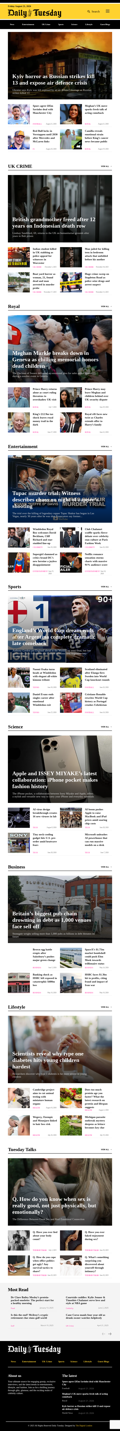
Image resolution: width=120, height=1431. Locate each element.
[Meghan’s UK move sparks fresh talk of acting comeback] (71, 114)
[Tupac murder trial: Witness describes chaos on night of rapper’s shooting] (60, 489)
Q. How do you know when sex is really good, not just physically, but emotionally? (54, 1205)
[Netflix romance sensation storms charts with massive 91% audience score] (71, 562)
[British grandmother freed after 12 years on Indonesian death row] (60, 208)
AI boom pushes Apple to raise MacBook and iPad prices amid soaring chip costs (96, 816)
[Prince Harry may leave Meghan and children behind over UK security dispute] (71, 397)
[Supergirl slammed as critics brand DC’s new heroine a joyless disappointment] (19, 562)
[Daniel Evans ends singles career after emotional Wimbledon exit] (19, 703)
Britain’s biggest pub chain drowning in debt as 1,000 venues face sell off (51, 919)
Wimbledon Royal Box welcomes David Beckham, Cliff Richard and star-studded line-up (44, 536)
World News (67, 1413)
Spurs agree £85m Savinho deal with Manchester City (43, 109)
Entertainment (40, 571)
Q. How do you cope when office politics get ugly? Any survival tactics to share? (44, 1264)
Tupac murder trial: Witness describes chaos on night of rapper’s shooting (55, 499)
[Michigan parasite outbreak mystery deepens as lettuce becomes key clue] (71, 1125)
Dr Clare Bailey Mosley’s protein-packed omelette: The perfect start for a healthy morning (32, 1300)
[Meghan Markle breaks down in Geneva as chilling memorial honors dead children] (60, 349)
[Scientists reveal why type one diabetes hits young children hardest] (60, 1049)
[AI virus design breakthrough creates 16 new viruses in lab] (19, 818)
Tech (35, 828)
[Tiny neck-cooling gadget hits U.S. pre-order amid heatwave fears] (19, 843)
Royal (88, 124)
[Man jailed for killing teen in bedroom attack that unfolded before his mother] (71, 257)
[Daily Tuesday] (27, 13)
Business (37, 968)
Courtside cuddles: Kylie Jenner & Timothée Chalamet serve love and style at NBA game (85, 1300)
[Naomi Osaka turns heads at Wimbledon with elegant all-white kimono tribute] (19, 677)
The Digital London (84, 1426)
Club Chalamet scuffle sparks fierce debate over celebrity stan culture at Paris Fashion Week (97, 536)
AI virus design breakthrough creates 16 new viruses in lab (45, 813)
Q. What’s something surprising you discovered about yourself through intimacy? (97, 1264)
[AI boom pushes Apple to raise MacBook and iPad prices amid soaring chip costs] (71, 818)
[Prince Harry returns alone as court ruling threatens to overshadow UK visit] (19, 397)
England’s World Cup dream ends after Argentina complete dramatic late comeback (53, 636)
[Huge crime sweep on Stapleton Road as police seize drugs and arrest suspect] (71, 282)
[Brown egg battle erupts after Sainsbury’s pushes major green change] (19, 958)
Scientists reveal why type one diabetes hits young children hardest (48, 1060)
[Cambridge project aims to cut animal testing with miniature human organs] (19, 1098)
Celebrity (38, 547)
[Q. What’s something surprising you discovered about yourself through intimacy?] (71, 1265)
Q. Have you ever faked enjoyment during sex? (94, 1236)
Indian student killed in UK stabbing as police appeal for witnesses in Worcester (44, 255)
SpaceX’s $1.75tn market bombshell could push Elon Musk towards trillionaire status (95, 956)
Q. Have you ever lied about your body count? (45, 1236)
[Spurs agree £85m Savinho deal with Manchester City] (19, 114)
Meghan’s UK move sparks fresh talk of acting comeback (96, 109)
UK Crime (37, 267)
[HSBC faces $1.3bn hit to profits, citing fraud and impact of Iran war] (71, 983)
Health (36, 1108)
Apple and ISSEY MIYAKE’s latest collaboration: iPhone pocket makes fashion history (55, 779)
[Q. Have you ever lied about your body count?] (19, 1240)
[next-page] (109, 1334)
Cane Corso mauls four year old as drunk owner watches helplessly (85, 1316)
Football (37, 124)
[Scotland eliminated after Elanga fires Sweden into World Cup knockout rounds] (71, 677)
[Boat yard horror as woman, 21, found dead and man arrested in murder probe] (19, 282)
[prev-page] (103, 1334)
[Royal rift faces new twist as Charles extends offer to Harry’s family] (71, 422)
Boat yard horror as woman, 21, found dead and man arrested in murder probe (44, 280)
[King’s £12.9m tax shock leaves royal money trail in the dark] (19, 422)
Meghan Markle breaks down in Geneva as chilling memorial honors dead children (55, 359)
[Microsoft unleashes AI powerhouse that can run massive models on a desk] (71, 843)
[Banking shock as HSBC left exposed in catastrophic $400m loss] (19, 983)
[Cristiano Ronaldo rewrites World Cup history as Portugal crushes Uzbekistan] (71, 703)
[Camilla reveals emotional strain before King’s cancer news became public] (71, 139)
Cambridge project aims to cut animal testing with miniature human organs (43, 1096)
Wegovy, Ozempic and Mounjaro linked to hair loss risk (45, 1121)
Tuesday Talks (40, 1250)
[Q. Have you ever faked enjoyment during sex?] (71, 1240)
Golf (12, 1326)
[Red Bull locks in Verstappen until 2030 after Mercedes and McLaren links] (19, 139)
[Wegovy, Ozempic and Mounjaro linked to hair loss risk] (19, 1125)
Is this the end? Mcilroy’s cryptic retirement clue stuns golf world (29, 1316)
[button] (93, 11)
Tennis (36, 687)
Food (13, 1308)
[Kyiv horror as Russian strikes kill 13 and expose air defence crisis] (60, 65)
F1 (34, 149)
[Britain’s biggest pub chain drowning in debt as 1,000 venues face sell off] (60, 909)
